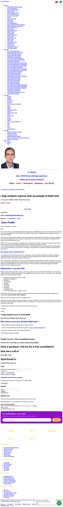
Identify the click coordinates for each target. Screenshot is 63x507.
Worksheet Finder (8, 449)
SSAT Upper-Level (12, 113)
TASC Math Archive (12, 46)
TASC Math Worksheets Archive (16, 92)
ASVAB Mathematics (13, 13)
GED (8, 105)
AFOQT (9, 96)
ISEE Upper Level (12, 110)
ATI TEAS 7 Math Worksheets (15, 58)
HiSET (9, 107)
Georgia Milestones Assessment (16, 24)
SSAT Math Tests (12, 42)
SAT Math (6, 467)
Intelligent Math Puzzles (13, 136)
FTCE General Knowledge (14, 104)
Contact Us (7, 497)
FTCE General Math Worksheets (16, 60)
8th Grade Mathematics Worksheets (17, 70)
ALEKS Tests (10, 11)
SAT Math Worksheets (13, 82)
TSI (8, 123)
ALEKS (9, 98)
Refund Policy (26, 504)
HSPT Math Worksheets (13, 74)
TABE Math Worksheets (13, 91)
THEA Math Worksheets (13, 89)
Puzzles (6, 130)
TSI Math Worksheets (13, 93)
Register (13, 374)
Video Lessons (8, 483)
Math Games (7, 455)
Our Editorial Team (9, 494)
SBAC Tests (10, 39)
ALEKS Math (7, 465)
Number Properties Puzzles (14, 132)
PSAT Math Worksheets (13, 80)
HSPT (9, 108)
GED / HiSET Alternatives (14, 121)
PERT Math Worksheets (13, 77)
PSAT (8, 127)
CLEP (8, 17)
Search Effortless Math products (9, 406)
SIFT (8, 117)
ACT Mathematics (12, 8)
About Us (6, 490)
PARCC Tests (10, 32)
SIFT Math (10, 41)
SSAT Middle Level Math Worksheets (17, 85)
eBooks (6, 5)
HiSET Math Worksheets (14, 73)
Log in (2, 372)
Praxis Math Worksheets (14, 79)
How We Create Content (10, 493)
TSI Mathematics (12, 48)
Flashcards (7, 453)
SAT (8, 124)
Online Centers (8, 452)
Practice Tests (7, 450)
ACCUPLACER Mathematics (14, 7)
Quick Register (4, 383)
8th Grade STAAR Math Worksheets (17, 88)
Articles (9, 142)
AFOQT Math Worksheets (14, 54)
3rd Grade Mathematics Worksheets (17, 63)
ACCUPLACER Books (9, 479)
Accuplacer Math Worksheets (15, 52)
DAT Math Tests (11, 18)
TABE (8, 120)
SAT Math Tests (11, 38)
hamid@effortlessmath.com (14, 215)
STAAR (9, 118)
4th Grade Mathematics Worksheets (17, 64)
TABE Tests (10, 45)
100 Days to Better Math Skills (37, 327)
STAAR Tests (10, 43)
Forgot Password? (5, 374)
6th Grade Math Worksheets (15, 67)
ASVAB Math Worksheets (14, 57)
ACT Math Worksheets (13, 51)
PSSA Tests (10, 36)
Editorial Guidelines (9, 496)
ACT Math (6, 468)
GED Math (6, 462)
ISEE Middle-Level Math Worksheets (17, 76)
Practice (6, 49)
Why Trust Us (7, 491)
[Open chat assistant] (59, 503)
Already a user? (4, 392)
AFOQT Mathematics (13, 10)
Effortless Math (5, 1)
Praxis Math (10, 33)
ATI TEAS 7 (10, 101)
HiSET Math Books (9, 478)
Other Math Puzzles (12, 139)
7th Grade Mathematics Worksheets (17, 68)
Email (2, 389)
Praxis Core (10, 116)
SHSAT (9, 111)
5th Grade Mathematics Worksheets (17, 66)
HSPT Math (10, 29)
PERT (8, 114)
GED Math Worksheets (13, 61)
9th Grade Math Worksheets (15, 71)
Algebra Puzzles (11, 133)
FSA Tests (10, 20)
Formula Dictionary (9, 456)
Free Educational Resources (11, 447)
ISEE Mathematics (12, 30)
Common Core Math (12, 16)
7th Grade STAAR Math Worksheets (17, 86)
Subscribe (56, 420)
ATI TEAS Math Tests (13, 14)
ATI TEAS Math (8, 464)
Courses (6, 95)
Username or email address (8, 369)
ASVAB (9, 99)
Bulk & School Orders (9, 482)
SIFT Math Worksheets (13, 83)
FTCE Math (10, 21)
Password (4, 371)
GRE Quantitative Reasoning (15, 26)
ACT (8, 126)
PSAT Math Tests (12, 35)
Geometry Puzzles (12, 135)
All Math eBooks (8, 476)
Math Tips (7, 141)
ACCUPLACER (11, 129)
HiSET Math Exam (12, 27)
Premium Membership (10, 480)
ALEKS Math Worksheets (14, 55)
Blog (8, 143)
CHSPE (9, 102)
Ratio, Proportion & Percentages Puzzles (18, 138)
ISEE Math (6, 470)
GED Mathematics (12, 23)
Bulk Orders (18, 504)
